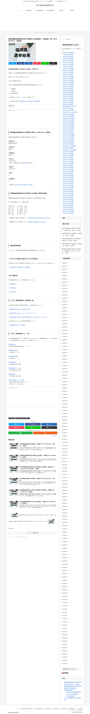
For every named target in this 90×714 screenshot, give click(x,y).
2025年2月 (64, 320)
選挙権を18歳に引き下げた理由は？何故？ (20, 309)
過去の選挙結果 (70, 696)
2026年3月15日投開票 (68, 94)
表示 (13, 105)
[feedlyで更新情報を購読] (20, 433)
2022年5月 (64, 426)
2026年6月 (64, 269)
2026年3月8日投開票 (68, 96)
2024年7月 (64, 343)
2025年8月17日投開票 (68, 153)
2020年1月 (64, 516)
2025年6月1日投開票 (68, 175)
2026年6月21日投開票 (68, 70)
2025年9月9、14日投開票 (69, 145)
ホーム (18, 708)
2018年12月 (65, 557)
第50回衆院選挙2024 (64, 708)
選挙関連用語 (72, 708)
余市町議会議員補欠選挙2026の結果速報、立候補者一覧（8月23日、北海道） (71, 229)
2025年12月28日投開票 (68, 116)
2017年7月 (64, 612)
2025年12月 (65, 288)
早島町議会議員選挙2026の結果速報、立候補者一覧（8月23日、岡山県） (72, 239)
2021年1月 (64, 477)
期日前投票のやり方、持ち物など (17, 325)
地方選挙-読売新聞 (13, 350)
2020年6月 (64, 500)
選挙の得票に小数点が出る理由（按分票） (39, 218)
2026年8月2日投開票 (68, 58)
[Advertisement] (45, 22)
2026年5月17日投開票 (68, 80)
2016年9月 (64, 644)
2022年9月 (64, 413)
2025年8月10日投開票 (68, 155)
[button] (53, 63)
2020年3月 (64, 509)
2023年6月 (64, 384)
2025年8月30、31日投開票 (69, 149)
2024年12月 (65, 327)
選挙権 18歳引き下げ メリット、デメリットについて (22, 313)
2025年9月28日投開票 (68, 141)
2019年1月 (64, 554)
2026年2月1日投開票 (68, 108)
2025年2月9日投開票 (68, 205)
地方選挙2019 (12, 418)
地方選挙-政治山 (12, 362)
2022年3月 (64, 432)
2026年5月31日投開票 (68, 76)
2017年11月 (65, 599)
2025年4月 (64, 314)
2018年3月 (64, 586)
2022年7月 (64, 420)
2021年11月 (65, 445)
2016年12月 (65, 634)
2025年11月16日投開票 (68, 128)
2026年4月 (64, 275)
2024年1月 (64, 362)
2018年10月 (65, 564)
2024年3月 (64, 355)
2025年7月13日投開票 (68, 163)
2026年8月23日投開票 (68, 52)
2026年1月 (64, 285)
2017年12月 (65, 596)
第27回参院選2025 (47, 708)
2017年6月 (64, 615)
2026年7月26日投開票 (68, 60)
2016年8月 (64, 647)
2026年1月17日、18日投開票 (70, 112)
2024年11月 (65, 330)
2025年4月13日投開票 (68, 187)
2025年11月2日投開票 (68, 132)
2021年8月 (64, 455)
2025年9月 (64, 298)
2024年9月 (64, 336)
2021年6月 (64, 461)
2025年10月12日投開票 (68, 138)
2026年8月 (64, 263)
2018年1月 (64, 593)
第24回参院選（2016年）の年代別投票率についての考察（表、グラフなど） (28, 317)
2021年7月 (64, 458)
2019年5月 (64, 541)
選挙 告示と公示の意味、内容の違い (24, 184)
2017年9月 (64, 606)
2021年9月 (64, 452)
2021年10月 (65, 448)
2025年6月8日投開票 (68, 173)
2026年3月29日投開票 (68, 90)
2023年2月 (64, 397)
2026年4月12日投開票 (68, 86)
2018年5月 (64, 580)
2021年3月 (64, 471)
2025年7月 (64, 304)
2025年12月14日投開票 (68, 120)
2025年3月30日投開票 (68, 191)
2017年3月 (64, 625)
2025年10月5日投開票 (68, 139)
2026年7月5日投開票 (68, 66)
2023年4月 (64, 391)
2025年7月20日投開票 (68, 161)
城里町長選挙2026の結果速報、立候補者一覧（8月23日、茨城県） (72, 234)
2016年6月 (64, 654)
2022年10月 (65, 410)
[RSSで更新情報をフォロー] (45, 433)
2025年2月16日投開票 (68, 203)
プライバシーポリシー (71, 710)
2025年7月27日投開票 (68, 159)
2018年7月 (64, 573)
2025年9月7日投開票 (68, 147)
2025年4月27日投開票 (68, 183)
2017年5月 (64, 618)
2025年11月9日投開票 (68, 130)
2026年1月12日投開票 (68, 114)
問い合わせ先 (79, 710)
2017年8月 (64, 609)
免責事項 (80, 708)
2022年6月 (64, 423)
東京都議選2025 (56, 708)
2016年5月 (64, 657)
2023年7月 (64, 381)
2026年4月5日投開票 (68, 88)
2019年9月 (64, 529)
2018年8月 (64, 570)
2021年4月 (64, 468)
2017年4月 (64, 622)
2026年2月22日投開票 (68, 100)
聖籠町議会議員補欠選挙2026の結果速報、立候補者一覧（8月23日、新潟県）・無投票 (71, 251)
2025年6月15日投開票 (68, 171)
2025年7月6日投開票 (68, 165)
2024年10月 (65, 333)
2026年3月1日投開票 (68, 98)
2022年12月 (65, 404)
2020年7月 (64, 497)
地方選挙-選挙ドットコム (14, 368)
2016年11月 (65, 638)
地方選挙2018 (12, 284)
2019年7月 (64, 535)
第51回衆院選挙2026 (39, 708)
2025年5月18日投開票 (68, 179)
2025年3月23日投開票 (68, 193)
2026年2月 (64, 282)
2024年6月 (64, 346)
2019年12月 (65, 519)
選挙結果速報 (11, 374)
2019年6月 (64, 538)
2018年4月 (64, 583)
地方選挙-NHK (11, 344)
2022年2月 (64, 436)
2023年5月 (64, 388)
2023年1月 (64, 400)
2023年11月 (65, 368)
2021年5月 (64, 464)
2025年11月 (65, 291)
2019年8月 (64, 532)
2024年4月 (64, 352)
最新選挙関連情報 (68, 690)
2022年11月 (65, 407)
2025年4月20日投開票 (68, 185)
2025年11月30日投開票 (68, 124)
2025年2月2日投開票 (68, 207)
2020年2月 (64, 513)
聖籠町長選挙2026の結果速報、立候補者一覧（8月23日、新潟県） (72, 244)
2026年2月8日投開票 (68, 104)
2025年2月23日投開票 (68, 201)
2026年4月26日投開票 (68, 82)
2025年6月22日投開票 (68, 169)
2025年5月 (64, 311)
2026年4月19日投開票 (68, 84)
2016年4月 (64, 660)
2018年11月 (65, 561)
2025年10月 (65, 295)
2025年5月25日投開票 (68, 177)
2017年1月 (64, 631)
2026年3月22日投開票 (68, 92)
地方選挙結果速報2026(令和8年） (26, 708)
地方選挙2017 (12, 288)
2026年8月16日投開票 (68, 54)
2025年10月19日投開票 (68, 135)
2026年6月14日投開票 (68, 72)
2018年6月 (64, 577)
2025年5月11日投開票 (68, 181)
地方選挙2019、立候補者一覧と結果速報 (29, 101)
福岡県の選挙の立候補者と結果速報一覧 (23, 418)
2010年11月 (65, 663)
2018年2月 (64, 589)
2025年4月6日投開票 (68, 189)
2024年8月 (64, 339)
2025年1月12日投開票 (68, 213)
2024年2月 (64, 359)
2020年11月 (65, 484)
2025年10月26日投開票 (68, 134)
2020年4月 (64, 506)
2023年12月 (65, 365)
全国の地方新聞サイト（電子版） (16, 380)
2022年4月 (64, 429)
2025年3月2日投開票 (68, 199)
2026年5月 (64, 272)
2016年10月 (65, 641)
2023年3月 (64, 394)
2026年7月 (64, 266)
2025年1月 (64, 323)
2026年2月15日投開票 (68, 102)
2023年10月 (65, 372)
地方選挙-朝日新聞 (13, 356)
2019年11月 (65, 522)
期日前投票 (24, 163)
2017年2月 (64, 628)
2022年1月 (64, 439)
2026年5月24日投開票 (68, 78)
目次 (77, 708)
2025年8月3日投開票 (68, 157)
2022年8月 (64, 416)
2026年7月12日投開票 (68, 64)
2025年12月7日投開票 (68, 122)
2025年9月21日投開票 (68, 143)
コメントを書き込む (33, 533)
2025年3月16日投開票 (68, 195)
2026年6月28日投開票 (68, 68)
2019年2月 (64, 551)
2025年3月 (64, 317)
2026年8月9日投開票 (68, 56)
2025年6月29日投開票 (68, 167)
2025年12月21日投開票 (68, 118)
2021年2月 (64, 474)
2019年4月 (64, 545)
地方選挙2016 (12, 291)
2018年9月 (64, 567)
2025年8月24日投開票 (68, 151)
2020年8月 (64, 493)
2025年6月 (64, 307)
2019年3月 (64, 548)
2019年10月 (65, 525)
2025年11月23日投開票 (68, 126)
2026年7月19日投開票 (68, 62)
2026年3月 (64, 279)
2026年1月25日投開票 (68, 110)
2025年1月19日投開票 (68, 211)
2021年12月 (65, 442)
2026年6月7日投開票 (68, 74)
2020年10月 (65, 487)
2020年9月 (64, 490)
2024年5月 (64, 349)
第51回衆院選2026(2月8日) (69, 106)
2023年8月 (64, 378)
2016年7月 (64, 650)
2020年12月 (65, 481)
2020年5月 (64, 503)
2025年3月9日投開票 (68, 197)
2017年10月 (65, 602)
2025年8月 (64, 301)
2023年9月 (64, 375)
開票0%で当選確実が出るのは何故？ (37, 222)
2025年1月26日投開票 (68, 209)
